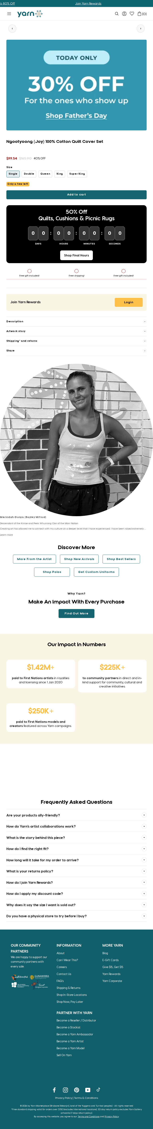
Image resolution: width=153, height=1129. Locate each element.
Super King (77, 174)
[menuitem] (117, 13)
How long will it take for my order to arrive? (42, 860)
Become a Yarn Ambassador (75, 1034)
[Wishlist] (132, 13)
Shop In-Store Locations (72, 994)
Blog (105, 953)
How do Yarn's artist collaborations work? (41, 826)
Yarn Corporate (112, 981)
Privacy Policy (63, 1097)
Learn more (6, 534)
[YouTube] (87, 1089)
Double (29, 174)
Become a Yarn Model (70, 1048)
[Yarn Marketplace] (30, 13)
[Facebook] (54, 1089)
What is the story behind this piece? (35, 837)
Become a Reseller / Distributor (76, 1020)
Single (13, 174)
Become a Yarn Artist (70, 1041)
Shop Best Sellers (121, 559)
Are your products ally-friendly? (33, 815)
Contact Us (64, 974)
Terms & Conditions (86, 1097)
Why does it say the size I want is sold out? (41, 905)
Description (14, 321)
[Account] (124, 13)
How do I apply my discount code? (34, 893)
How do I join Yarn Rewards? (29, 882)
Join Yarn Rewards (75, 3)
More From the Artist (34, 559)
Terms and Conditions (88, 1116)
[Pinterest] (76, 1089)
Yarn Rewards (111, 974)
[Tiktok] (98, 1089)
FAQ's (60, 981)
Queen (45, 174)
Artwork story (16, 331)
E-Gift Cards (110, 960)
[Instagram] (65, 1089)
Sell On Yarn (64, 1055)
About (61, 953)
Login (128, 302)
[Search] (117, 13)
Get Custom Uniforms (96, 572)
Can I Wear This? (67, 960)
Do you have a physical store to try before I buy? (46, 916)
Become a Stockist (68, 1027)
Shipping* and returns (21, 341)
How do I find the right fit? (27, 849)
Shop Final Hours (76, 255)
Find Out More (76, 613)
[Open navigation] (9, 13)
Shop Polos (52, 572)
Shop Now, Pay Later (70, 1001)
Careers (62, 967)
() (144, 14)
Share (10, 350)
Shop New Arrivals (79, 559)
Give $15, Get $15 (112, 967)
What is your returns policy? (29, 871)
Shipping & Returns (68, 987)
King (60, 174)
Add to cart (76, 194)
